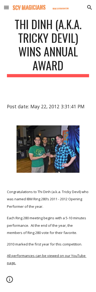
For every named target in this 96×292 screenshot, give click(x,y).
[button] (6, 7)
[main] (48, 47)
